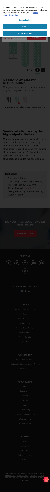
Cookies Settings (25, 20)
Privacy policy (13, 15)
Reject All (25, 27)
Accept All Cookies (25, 33)
